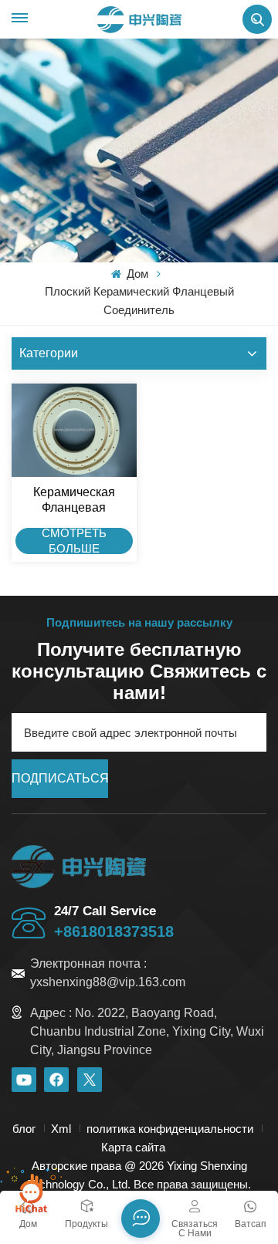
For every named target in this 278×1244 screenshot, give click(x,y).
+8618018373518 (114, 931)
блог (24, 1128)
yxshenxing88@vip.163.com (107, 982)
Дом (136, 274)
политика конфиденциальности (169, 1128)
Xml (61, 1128)
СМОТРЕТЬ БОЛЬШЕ (74, 542)
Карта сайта (133, 1147)
